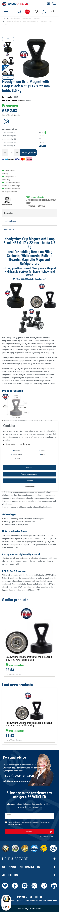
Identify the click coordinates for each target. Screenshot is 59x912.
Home (4, 18)
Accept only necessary (29, 474)
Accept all (29, 467)
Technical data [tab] (10, 221)
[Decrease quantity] (5, 152)
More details (30, 486)
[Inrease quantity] (17, 152)
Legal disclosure (24, 444)
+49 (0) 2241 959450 (35, 206)
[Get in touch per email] (48, 4)
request (42, 145)
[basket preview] (52, 11)
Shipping (17, 115)
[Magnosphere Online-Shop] (15, 3)
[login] (44, 11)
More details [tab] (9, 230)
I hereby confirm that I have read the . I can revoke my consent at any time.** (29, 823)
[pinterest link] (44, 886)
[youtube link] (24, 886)
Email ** (10, 814)
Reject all (29, 481)
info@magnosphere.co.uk (16, 781)
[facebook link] (15, 886)
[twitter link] (5, 886)
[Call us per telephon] (54, 4)
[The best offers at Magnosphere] (27, 11)
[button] (8, 77)
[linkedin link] (54, 886)
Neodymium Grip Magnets (31, 18)
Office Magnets (14, 18)
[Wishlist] (35, 11)
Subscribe (28, 832)
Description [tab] (8, 213)
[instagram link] (34, 886)
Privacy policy (10, 444)
